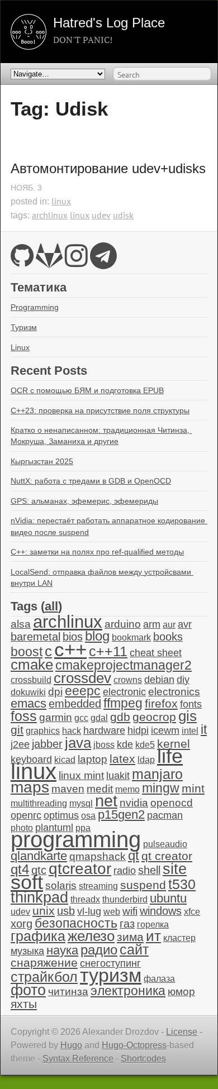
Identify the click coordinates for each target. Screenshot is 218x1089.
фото (28, 990)
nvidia (134, 803)
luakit (118, 775)
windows (161, 911)
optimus (61, 815)
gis (187, 716)
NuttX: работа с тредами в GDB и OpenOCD (91, 480)
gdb (120, 716)
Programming (35, 307)
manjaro (157, 774)
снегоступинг (110, 963)
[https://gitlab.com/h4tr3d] (49, 262)
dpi (55, 692)
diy (183, 679)
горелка (153, 924)
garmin (55, 717)
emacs (28, 703)
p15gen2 (121, 814)
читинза (68, 991)
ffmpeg (123, 703)
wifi (130, 911)
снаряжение (44, 962)
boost (26, 652)
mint (193, 788)
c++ (70, 649)
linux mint (81, 775)
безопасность (76, 923)
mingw (160, 788)
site (175, 868)
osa (88, 815)
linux (61, 201)
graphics (43, 730)
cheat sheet (156, 652)
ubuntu (168, 898)
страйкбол (44, 977)
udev (101, 215)
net (106, 800)
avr (185, 624)
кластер (179, 938)
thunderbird (125, 899)
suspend (143, 884)
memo (127, 789)
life (170, 755)
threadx (85, 899)
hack (71, 730)
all (51, 606)
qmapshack (97, 856)
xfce (192, 911)
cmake (32, 664)
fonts (191, 704)
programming (76, 839)
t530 (182, 884)
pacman (165, 815)
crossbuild (31, 680)
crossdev (82, 678)
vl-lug (89, 911)
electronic (124, 692)
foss (24, 716)
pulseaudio (165, 844)
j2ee (20, 744)
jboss (104, 744)
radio (124, 870)
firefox (161, 703)
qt (133, 855)
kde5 (145, 744)
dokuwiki (28, 692)
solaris (61, 885)
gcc (81, 718)
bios (73, 637)
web (111, 911)
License (181, 1032)
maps (30, 787)
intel (190, 730)
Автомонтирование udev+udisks (108, 168)
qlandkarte (39, 856)
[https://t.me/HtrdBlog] (103, 262)
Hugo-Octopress (134, 1045)
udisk (123, 215)
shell (149, 870)
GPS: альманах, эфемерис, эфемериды (84, 500)
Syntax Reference (77, 1058)
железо (91, 936)
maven (67, 789)
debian (159, 679)
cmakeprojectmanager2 (123, 665)
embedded (75, 704)
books (168, 637)
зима (130, 936)
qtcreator (80, 868)
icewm (165, 730)
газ (127, 924)
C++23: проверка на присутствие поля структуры (100, 410)
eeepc (83, 691)
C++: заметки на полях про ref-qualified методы (97, 551)
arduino (123, 624)
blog (97, 635)
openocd (171, 803)
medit (100, 789)
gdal (99, 718)
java (78, 743)
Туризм (24, 327)
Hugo (71, 1045)
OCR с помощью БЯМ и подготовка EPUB (87, 390)
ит (153, 936)
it (204, 729)
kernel (173, 744)
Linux (20, 347)
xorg (21, 924)
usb (66, 911)
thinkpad (39, 897)
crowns (127, 680)
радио (98, 949)
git (17, 729)
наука (62, 950)
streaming (98, 886)
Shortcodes (143, 1058)
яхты (24, 1004)
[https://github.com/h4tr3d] (22, 262)
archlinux (50, 215)
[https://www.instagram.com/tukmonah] (76, 262)
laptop (92, 759)
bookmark (131, 637)
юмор (181, 991)
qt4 (20, 869)
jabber (47, 744)
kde (125, 744)
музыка (27, 951)
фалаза (159, 978)
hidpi (138, 730)
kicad (64, 760)
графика (38, 936)
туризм (110, 975)
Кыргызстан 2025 (42, 461)
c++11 (108, 651)
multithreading (39, 803)
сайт (134, 949)
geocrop (154, 716)
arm (151, 624)
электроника (128, 991)
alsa (21, 624)
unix (43, 910)
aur (169, 624)
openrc (26, 815)
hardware (104, 730)
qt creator (166, 855)
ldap (146, 760)
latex (122, 758)
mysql (81, 803)
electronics (174, 692)
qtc (38, 870)
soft (27, 882)
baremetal (35, 637)
